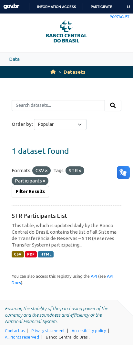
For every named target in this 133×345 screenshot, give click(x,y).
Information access (56, 7)
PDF (31, 254)
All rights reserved (22, 337)
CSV (17, 254)
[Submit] (113, 105)
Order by (22, 124)
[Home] (53, 72)
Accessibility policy (89, 330)
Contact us (15, 330)
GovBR (11, 7)
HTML (45, 254)
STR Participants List (39, 215)
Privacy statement (48, 330)
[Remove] (46, 171)
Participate (101, 7)
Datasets (75, 72)
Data (14, 59)
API (94, 276)
